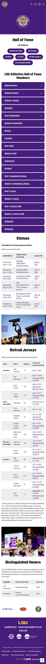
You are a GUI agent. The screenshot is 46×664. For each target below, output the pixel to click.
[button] (41, 329)
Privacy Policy (5, 651)
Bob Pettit (19, 270)
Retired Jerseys (36, 57)
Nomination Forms (17, 51)
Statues (21, 57)
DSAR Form (5, 655)
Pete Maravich (21, 276)
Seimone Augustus (22, 302)
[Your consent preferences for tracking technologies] (42, 660)
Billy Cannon (20, 294)
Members (9, 57)
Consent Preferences (19, 651)
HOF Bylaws (33, 51)
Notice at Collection (32, 655)
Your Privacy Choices (17, 655)
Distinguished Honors (23, 63)
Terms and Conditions (34, 651)
